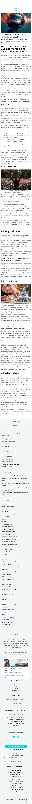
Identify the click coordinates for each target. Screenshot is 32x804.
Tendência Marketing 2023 (9, 604)
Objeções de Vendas (7, 584)
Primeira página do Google (9, 589)
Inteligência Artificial (7, 564)
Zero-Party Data (6, 624)
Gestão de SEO (6, 451)
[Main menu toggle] (16, 10)
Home (16, 684)
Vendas (4, 612)
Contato (16, 688)
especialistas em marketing (9, 541)
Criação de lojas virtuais (8, 444)
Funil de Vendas (6, 546)
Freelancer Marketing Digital (9, 544)
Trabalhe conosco (16, 690)
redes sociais (5, 592)
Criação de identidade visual (9, 454)
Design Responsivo (7, 534)
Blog (16, 686)
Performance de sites (7, 587)
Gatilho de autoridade (7, 39)
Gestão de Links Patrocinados (16, 719)
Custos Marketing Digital (8, 531)
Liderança (4, 569)
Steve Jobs (4, 602)
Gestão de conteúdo (7, 456)
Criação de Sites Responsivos (9, 441)
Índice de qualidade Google (9, 562)
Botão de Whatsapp (7, 516)
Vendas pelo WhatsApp (8, 617)
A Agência (16, 725)
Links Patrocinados (7, 459)
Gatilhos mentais (16, 41)
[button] (16, 746)
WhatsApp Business (7, 622)
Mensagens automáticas (8, 579)
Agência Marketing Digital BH (16, 714)
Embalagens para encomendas (10, 536)
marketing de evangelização (9, 572)
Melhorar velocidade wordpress (10, 577)
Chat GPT (4, 519)
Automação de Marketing (8, 514)
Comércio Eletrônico (7, 524)
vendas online (5, 614)
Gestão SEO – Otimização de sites (16, 718)
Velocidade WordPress (8, 609)
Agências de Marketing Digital (9, 506)
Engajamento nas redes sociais (10, 539)
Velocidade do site (6, 607)
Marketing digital (6, 574)
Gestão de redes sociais (8, 449)
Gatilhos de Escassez (6, 41)
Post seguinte (16, 425)
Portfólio (16, 727)
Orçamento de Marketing (16, 732)
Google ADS (5, 559)
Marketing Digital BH (7, 439)
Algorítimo (4, 509)
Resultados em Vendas (8, 594)
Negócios (4, 582)
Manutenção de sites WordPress (10, 464)
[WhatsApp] (18, 737)
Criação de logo (6, 446)
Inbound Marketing (16, 716)
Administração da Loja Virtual (9, 504)
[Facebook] (13, 737)
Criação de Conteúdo (7, 526)
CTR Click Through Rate (8, 529)
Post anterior (16, 421)
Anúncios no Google (7, 511)
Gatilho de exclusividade (20, 39)
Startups (4, 599)
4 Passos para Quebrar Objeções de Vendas (13, 476)
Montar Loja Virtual (7, 466)
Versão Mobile (5, 619)
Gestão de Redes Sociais (16, 721)
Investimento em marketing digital (11, 567)
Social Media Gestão (7, 597)
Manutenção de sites (7, 461)
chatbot (4, 521)
